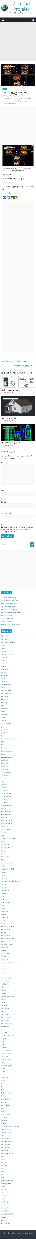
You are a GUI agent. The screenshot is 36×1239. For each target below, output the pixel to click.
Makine (3, 966)
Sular (2, 1156)
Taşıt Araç (4, 1165)
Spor (2, 1135)
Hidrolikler (4, 893)
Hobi (2, 896)
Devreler (4, 778)
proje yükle (6, 183)
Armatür (3, 663)
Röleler (3, 1084)
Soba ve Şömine (6, 1129)
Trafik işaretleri (6, 1184)
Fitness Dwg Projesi (7, 618)
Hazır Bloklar (5, 890)
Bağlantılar (4, 681)
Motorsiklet (4, 1005)
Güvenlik (4, 860)
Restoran (4, 1081)
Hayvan (3, 884)
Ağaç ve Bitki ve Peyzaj (8, 642)
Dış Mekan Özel (6, 796)
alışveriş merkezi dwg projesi (15, 361)
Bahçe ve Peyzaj (6, 684)
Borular (3, 721)
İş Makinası (4, 917)
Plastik (3, 1063)
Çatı (2, 727)
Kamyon (3, 932)
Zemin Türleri (5, 1223)
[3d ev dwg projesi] (18, 397)
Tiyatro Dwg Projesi (7, 621)
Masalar (3, 972)
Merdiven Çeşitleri (7, 978)
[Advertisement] (18, 41)
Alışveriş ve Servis (6, 654)
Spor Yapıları (5, 1147)
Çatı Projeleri (5, 733)
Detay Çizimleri (6, 772)
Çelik (2, 736)
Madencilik (4, 960)
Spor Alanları (5, 1138)
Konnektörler (5, 954)
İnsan (3, 908)
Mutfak (3, 1011)
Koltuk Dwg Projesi (7, 615)
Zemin (3, 1220)
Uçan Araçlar (5, 1193)
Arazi (2, 660)
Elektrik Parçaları (6, 811)
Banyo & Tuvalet (6, 690)
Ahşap (3, 645)
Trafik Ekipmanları (7, 1181)
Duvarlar (4, 802)
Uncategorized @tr (7, 1196)
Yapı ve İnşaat (5, 1205)
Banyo (3, 687)
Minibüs (3, 990)
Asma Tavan (5, 672)
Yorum (4, 462)
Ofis (2, 1029)
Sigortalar (4, 1120)
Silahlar (3, 1123)
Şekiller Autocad (6, 1114)
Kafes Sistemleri (6, 929)
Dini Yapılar (5, 787)
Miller (3, 987)
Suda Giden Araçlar (7, 1153)
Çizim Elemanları (6, 757)
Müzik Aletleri (5, 1026)
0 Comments (24, 96)
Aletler (3, 648)
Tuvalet (3, 1190)
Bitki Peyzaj (4, 715)
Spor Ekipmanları (6, 1141)
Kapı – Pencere (6, 935)
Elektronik (4, 817)
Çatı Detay (4, 730)
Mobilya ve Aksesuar (7, 996)
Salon (3, 1096)
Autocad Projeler (21, 6)
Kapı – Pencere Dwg (7, 939)
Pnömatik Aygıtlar (6, 1066)
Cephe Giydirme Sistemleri (9, 739)
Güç (2, 854)
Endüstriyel (4, 827)
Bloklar (3, 718)
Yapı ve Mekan (5, 1208)
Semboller (4, 1117)
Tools (2, 1178)
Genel (3, 842)
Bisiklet (3, 712)
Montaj (3, 999)
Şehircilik (4, 1108)
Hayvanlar (4, 887)
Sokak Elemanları (6, 1132)
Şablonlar (4, 1090)
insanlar (3, 914)
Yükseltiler (4, 1217)
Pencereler (4, 1057)
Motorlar (4, 1002)
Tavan (3, 1168)
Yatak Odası (5, 1211)
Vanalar (3, 1199)
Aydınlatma (4, 675)
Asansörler (4, 669)
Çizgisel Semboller (7, 751)
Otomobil (4, 1047)
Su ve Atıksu (5, 1150)
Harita (3, 866)
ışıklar (3, 920)
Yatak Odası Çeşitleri (7, 1214)
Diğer (3, 781)
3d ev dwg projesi (9, 418)
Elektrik (3, 808)
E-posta (4, 502)
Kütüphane (4, 957)
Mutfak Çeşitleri (6, 1017)
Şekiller (3, 1111)
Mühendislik (5, 1008)
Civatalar (4, 748)
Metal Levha (5, 984)
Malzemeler (5, 969)
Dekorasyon (5, 763)
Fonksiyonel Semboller (8, 839)
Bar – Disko (4, 696)
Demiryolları (5, 766)
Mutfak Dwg (5, 1020)
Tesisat (3, 1172)
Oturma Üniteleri (6, 1050)
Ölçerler (3, 1038)
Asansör (3, 666)
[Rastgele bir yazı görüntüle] (33, 20)
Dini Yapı (4, 784)
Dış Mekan (4, 790)
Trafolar (3, 1187)
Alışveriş (3, 651)
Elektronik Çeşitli (6, 820)
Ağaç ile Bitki (5, 636)
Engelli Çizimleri (6, 830)
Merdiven (4, 975)
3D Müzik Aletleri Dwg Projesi (10, 600)
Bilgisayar (4, 702)
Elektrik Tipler (5, 814)
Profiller (3, 1072)
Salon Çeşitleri (5, 1099)
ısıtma (3, 923)
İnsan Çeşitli (5, 911)
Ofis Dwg (4, 1032)
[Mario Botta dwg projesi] (18, 425)
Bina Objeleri (5, 709)
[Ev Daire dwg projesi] (18, 377)
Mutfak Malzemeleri (7, 1023)
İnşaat (3, 905)
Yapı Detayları (5, 1202)
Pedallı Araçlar (5, 1053)
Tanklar (3, 1162)
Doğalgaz (4, 799)
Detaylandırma (6, 775)
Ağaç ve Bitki (5, 639)
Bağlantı (3, 678)
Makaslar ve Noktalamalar (9, 963)
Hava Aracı (4, 878)
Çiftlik (3, 742)
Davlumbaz (4, 760)
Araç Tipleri (4, 657)
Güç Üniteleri (5, 857)
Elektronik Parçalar (7, 824)
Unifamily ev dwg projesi (23, 366)
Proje (4, 89)
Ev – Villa (4, 833)
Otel (2, 1041)
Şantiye (3, 1102)
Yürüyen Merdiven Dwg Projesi (11, 612)
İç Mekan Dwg (5, 902)
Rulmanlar (4, 1087)
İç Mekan (4, 899)
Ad (2, 491)
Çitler (3, 745)
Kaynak (3, 951)
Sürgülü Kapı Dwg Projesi (9, 609)
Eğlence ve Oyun (6, 805)
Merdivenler (5, 981)
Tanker (3, 1159)
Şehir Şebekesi (5, 1105)
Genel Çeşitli (5, 845)
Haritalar (4, 872)
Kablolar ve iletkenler (8, 926)
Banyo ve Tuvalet (6, 693)
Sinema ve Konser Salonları (10, 1126)
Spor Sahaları (5, 1144)
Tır (2, 1175)
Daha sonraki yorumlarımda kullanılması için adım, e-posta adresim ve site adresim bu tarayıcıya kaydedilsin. (17, 529)
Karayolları (4, 948)
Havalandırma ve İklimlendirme (11, 881)
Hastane (3, 875)
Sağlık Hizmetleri (6, 1093)
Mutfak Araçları (6, 1014)
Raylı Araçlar (5, 1078)
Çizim (3, 754)
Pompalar (4, 1069)
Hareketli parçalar (7, 863)
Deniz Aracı (4, 769)
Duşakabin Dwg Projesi (8, 597)
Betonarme (4, 699)
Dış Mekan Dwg (6, 793)
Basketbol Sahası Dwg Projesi (10, 624)
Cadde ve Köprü (6, 724)
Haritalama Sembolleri (8, 869)
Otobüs (3, 1044)
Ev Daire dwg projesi (10, 390)
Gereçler (4, 851)
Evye (2, 836)
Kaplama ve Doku (6, 945)
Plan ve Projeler (6, 1060)
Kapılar (3, 942)
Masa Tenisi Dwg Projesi (9, 603)
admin (16, 96)
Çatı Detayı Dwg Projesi (8, 606)
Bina (2, 705)
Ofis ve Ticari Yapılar (7, 1035)
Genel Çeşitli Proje (7, 848)
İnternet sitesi (6, 513)
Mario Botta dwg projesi (11, 442)
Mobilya (3, 993)
